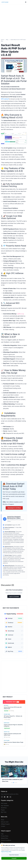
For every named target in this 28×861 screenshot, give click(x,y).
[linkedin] (10, 797)
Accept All (14, 858)
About (2, 819)
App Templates (5, 805)
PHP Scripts (4, 803)
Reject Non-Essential (14, 854)
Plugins (3, 810)
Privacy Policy (4, 836)
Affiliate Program (5, 824)
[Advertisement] (14, 20)
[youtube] (7, 797)
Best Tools (3, 812)
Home (2, 39)
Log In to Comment (14, 596)
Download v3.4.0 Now (14, 508)
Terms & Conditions (6, 840)
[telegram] (5, 797)
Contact (3, 826)
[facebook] (2, 797)
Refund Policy (4, 838)
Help (2, 834)
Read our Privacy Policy (6, 851)
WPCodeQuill (5, 99)
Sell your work (4, 822)
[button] (11, 782)
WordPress (4, 807)
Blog (7, 39)
